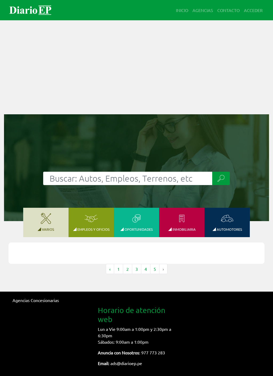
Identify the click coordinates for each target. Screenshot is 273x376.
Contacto (228, 10)
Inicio (182, 10)
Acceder (253, 10)
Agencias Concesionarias (36, 300)
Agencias (202, 10)
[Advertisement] (136, 64)
